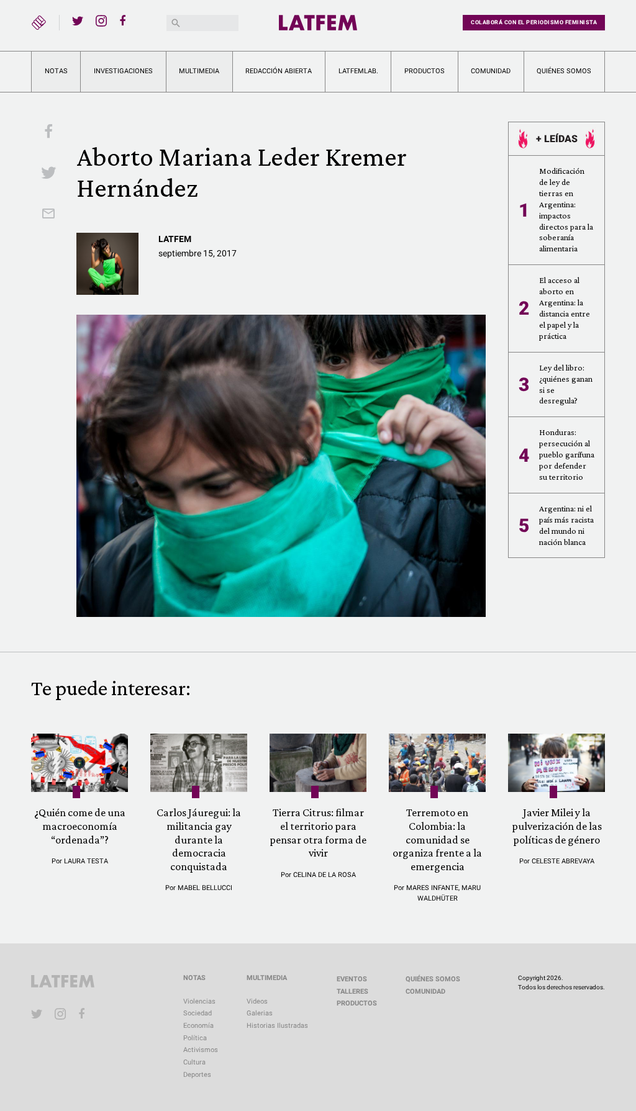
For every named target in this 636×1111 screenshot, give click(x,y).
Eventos (352, 979)
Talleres (352, 991)
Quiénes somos (564, 71)
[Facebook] (124, 20)
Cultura (194, 1062)
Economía (198, 1026)
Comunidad (491, 71)
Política (195, 1038)
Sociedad (197, 1013)
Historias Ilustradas (277, 1026)
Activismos (200, 1050)
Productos (424, 71)
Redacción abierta (278, 71)
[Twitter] (77, 20)
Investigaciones (123, 71)
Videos (257, 1001)
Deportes (197, 1075)
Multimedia (199, 71)
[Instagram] (101, 20)
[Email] (48, 215)
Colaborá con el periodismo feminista (534, 22)
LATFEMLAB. (358, 71)
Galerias (260, 1013)
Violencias (199, 1001)
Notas (56, 71)
